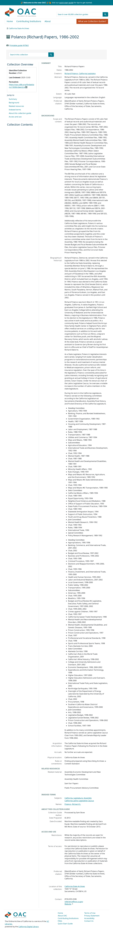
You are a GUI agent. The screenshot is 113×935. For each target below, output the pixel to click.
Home (10, 21)
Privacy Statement (91, 915)
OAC (20, 12)
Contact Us (88, 921)
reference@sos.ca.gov (74, 901)
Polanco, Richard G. (73, 804)
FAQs (60, 921)
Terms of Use (89, 913)
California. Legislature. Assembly (78, 798)
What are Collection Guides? (92, 21)
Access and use (15, 117)
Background (14, 102)
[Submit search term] (105, 14)
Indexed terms (15, 109)
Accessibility (89, 918)
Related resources (16, 106)
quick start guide (66, 2)
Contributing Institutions (28, 21)
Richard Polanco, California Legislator (80, 73)
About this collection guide (20, 113)
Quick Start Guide (65, 923)
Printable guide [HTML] (19, 45)
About (48, 21)
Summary (13, 99)
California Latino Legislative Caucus (79, 800)
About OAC (62, 915)
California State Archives (19, 28)
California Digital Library (28, 926)
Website (68, 904)
